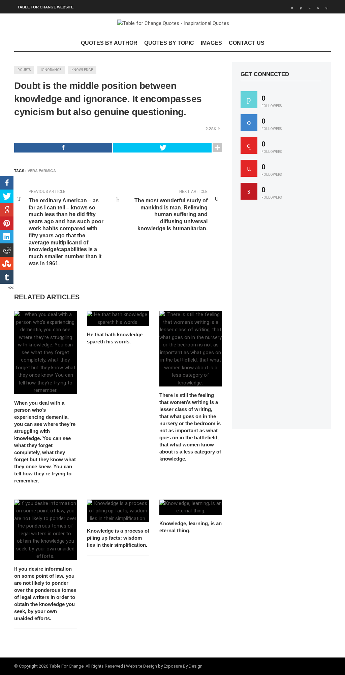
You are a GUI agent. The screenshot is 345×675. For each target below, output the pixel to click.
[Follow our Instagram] (249, 168)
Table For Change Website (45, 7)
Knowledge (82, 70)
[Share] (63, 148)
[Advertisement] (291, 317)
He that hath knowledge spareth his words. (115, 338)
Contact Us (246, 43)
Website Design (141, 666)
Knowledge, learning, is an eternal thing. (190, 526)
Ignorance (51, 70)
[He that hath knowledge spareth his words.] (118, 318)
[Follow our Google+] (249, 145)
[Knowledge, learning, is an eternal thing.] (190, 507)
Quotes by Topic (169, 43)
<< (10, 287)
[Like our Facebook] (249, 122)
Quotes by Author (109, 43)
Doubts (24, 70)
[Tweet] (162, 148)
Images (211, 43)
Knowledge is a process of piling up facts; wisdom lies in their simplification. (118, 538)
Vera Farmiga (42, 171)
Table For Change (66, 666)
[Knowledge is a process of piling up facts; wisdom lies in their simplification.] (118, 511)
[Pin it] (249, 191)
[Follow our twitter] (249, 99)
